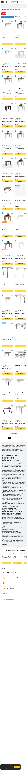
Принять (17, 767)
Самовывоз (9, 593)
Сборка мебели (10, 588)
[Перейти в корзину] (23, 2)
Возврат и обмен (10, 599)
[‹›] (20, 81)
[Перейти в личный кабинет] (26, 2)
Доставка (8, 583)
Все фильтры (8, 16)
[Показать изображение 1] (19, 88)
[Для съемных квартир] (2, 21)
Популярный (4, 249)
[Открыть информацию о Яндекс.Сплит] (6, 40)
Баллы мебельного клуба (12, 577)
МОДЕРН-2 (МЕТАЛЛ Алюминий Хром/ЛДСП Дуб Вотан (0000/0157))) (17, 557)
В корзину (7, 71)
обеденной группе (13, 469)
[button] (6, 2)
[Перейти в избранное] (21, 2)
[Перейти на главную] (14, 2)
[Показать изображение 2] (20, 88)
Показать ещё (14, 433)
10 (18, 437)
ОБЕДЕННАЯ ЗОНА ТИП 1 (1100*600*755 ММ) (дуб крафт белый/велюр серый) (6, 557)
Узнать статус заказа (11, 572)
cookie (10, 765)
